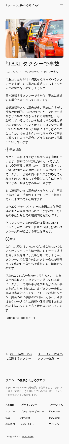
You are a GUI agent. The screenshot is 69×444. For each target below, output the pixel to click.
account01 (35, 71)
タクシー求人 (51, 71)
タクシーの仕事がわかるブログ (22, 5)
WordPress (27, 436)
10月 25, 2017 (13, 71)
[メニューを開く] (61, 5)
